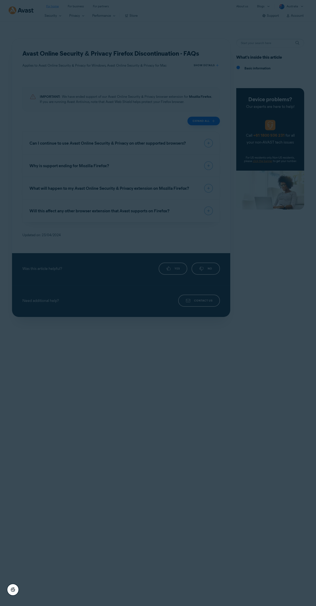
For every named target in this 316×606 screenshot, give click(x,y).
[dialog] (158, 303)
